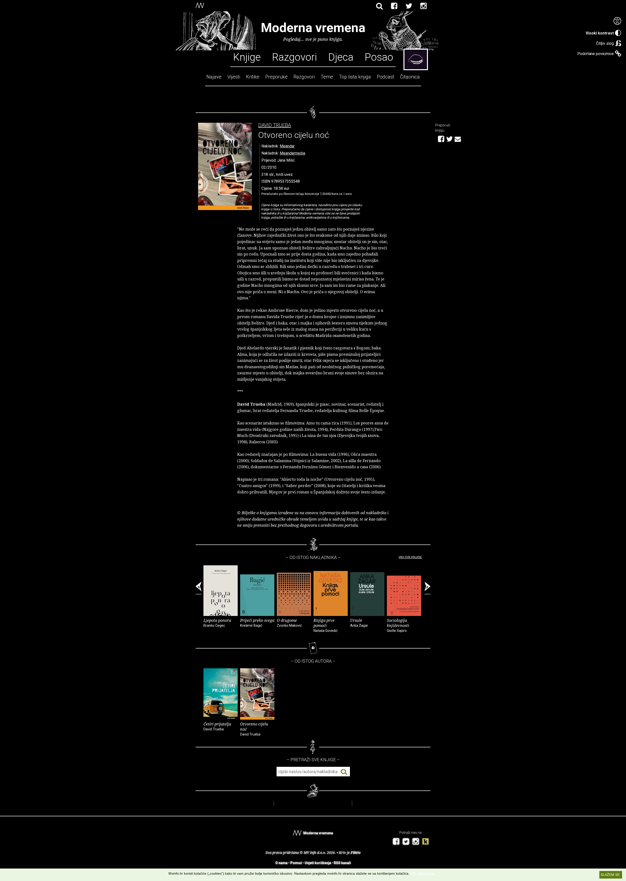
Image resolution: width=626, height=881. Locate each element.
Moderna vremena (313, 27)
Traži (344, 772)
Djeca (340, 56)
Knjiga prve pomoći (325, 625)
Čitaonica (410, 77)
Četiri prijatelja (217, 726)
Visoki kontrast (600, 33)
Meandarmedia (292, 153)
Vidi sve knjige (410, 557)
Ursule (359, 622)
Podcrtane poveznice (595, 53)
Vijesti (233, 77)
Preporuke (276, 77)
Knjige (247, 56)
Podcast (385, 77)
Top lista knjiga (355, 77)
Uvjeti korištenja (318, 863)
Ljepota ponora (217, 622)
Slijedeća (427, 588)
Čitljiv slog (605, 43)
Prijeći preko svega (257, 622)
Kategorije (415, 59)
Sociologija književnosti (398, 625)
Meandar (287, 146)
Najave (214, 77)
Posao (379, 56)
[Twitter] (409, 6)
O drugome (289, 622)
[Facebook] (394, 6)
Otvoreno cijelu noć (254, 728)
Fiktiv (356, 852)
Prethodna (198, 588)
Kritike (252, 77)
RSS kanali (342, 863)
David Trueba (274, 125)
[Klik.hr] (425, 842)
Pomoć (296, 863)
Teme (327, 77)
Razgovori (294, 56)
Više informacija (422, 873)
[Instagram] (423, 6)
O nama (281, 863)
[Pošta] (458, 138)
